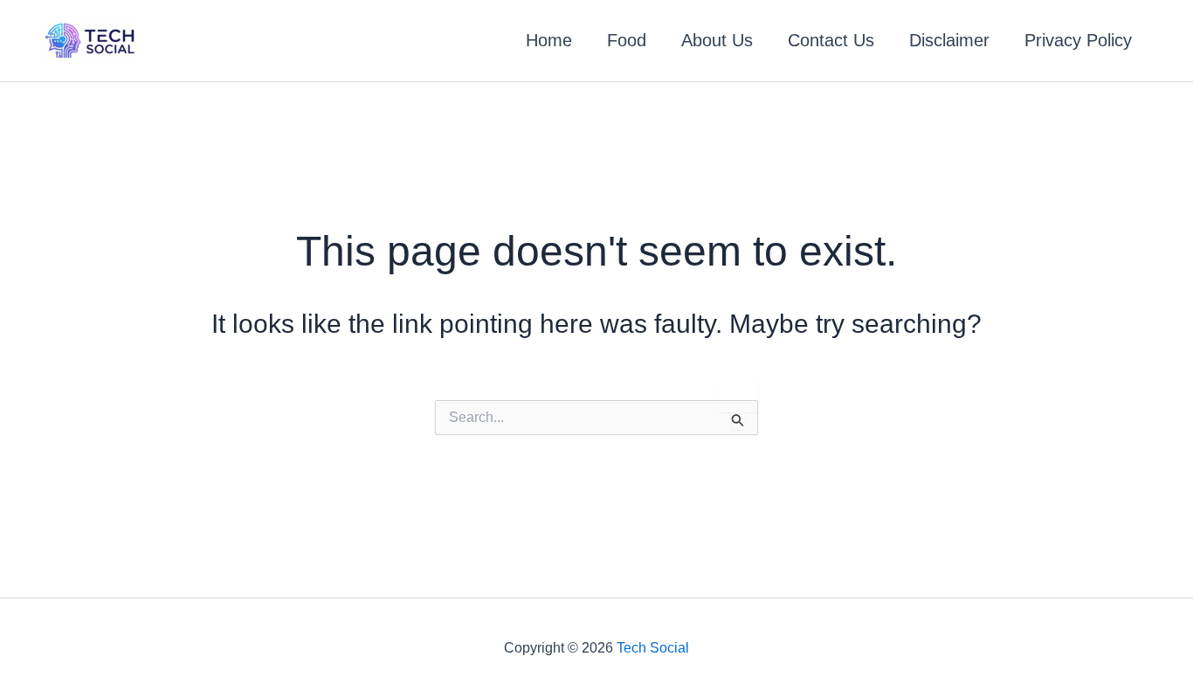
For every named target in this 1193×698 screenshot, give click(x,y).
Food (626, 40)
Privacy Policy (1078, 40)
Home (549, 40)
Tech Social (653, 647)
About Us (717, 40)
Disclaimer (949, 40)
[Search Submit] (738, 420)
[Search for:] (596, 418)
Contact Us (831, 40)
